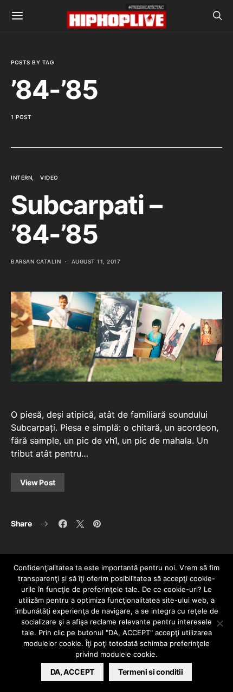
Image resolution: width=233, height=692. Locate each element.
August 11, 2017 (96, 261)
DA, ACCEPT (72, 671)
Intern (21, 177)
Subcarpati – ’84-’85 (86, 219)
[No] (219, 623)
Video (49, 177)
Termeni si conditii (150, 671)
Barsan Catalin (36, 261)
